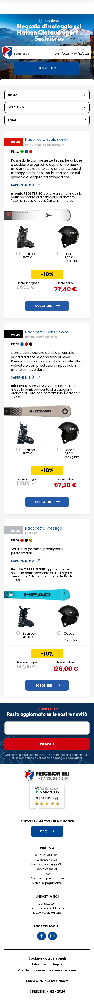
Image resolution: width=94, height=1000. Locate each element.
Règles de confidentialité (72, 755)
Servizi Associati (47, 869)
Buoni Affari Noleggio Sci (47, 864)
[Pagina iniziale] (47, 776)
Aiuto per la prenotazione (47, 878)
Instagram (52, 936)
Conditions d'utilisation (34, 758)
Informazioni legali (47, 964)
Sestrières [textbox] (21, 53)
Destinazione (20, 50)
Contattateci (47, 903)
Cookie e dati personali (47, 958)
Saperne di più (22, 185)
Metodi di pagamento (47, 883)
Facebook (41, 936)
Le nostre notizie (47, 860)
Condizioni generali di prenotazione (47, 970)
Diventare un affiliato (47, 913)
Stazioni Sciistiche (47, 855)
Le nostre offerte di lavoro (47, 908)
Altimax (62, 981)
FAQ (47, 874)
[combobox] (33, 53)
